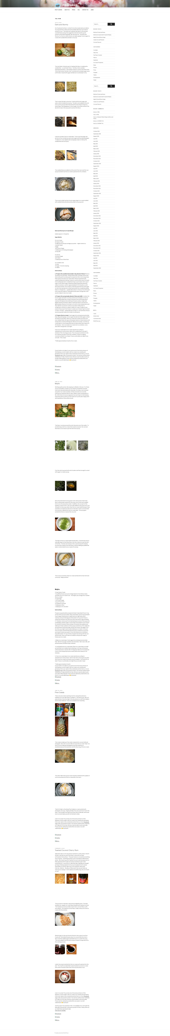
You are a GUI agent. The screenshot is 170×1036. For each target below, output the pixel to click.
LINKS (92, 9)
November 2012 (97, 218)
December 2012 (97, 215)
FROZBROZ (70, 5)
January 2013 (96, 213)
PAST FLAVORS (58, 9)
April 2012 (95, 235)
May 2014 (95, 173)
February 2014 (96, 181)
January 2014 (96, 183)
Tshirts (94, 75)
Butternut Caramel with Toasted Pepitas (102, 34)
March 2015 (96, 148)
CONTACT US (85, 9)
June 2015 (95, 141)
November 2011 (96, 248)
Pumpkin (95, 72)
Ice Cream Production (98, 62)
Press (94, 70)
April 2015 (95, 146)
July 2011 (95, 258)
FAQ (79, 9)
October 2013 (96, 191)
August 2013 (96, 195)
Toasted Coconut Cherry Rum (66, 850)
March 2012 (96, 238)
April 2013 (95, 205)
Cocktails (95, 50)
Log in (94, 313)
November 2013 (97, 188)
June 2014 (95, 171)
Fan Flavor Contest (97, 55)
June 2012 (95, 230)
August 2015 (96, 136)
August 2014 (96, 166)
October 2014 (96, 161)
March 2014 (96, 178)
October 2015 (96, 131)
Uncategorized (96, 77)
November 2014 (97, 158)
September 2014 (97, 163)
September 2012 (97, 223)
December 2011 (96, 245)
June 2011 (95, 260)
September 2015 (97, 133)
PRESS (73, 9)
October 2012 (96, 220)
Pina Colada (59, 692)
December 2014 (97, 156)
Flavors (95, 57)
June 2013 (95, 200)
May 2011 (95, 263)
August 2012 (96, 225)
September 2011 (97, 253)
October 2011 (96, 250)
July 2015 (95, 138)
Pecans (95, 67)
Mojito (57, 383)
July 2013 (95, 198)
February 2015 (96, 151)
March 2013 (96, 208)
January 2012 (96, 243)
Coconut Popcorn (97, 42)
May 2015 (95, 143)
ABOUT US (67, 9)
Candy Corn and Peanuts (98, 39)
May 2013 (95, 203)
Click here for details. (60, 1010)
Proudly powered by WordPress (61, 1032)
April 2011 (95, 265)
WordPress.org (96, 321)
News (94, 65)
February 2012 (96, 240)
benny (94, 112)
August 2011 (96, 255)
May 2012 (95, 233)
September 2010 (97, 268)
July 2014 (95, 168)
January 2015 (96, 153)
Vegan (94, 80)
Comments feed (97, 318)
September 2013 (97, 193)
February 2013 (96, 210)
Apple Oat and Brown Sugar (99, 37)
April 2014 (95, 176)
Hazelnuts (95, 60)
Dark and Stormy (61, 25)
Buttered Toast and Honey (99, 32)
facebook (57, 355)
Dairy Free (95, 52)
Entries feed (96, 316)
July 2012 (95, 228)
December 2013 (97, 186)
